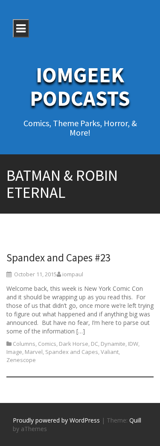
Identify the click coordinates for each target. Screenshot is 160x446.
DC (94, 344)
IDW (133, 344)
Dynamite (113, 344)
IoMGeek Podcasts (80, 86)
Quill (135, 420)
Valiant (110, 352)
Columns (24, 344)
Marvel (34, 352)
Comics (47, 344)
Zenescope (21, 360)
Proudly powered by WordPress (56, 420)
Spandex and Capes (71, 352)
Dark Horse (73, 344)
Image (14, 352)
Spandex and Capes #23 (58, 257)
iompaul (72, 274)
